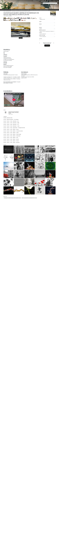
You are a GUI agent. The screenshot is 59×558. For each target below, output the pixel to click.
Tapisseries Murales (36, 0)
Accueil (4, 11)
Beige (18, 122)
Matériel (40, 27)
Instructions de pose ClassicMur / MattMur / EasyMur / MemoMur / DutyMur (13, 112)
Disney (58, 1)
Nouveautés (46, 1)
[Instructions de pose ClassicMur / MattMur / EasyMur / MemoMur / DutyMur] (6, 112)
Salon (17, 137)
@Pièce (14, 129)
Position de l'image (42, 35)
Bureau (17, 129)
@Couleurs (14, 121)
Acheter (47, 45)
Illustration (18, 142)
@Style (14, 139)
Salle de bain (18, 135)
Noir (18, 121)
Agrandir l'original (54, 15)
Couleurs (40, 32)
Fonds (11, 121)
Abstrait (17, 139)
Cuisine (17, 132)
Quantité (40, 38)
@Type (14, 142)
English (56, 4)
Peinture (17, 140)
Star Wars (54, 1)
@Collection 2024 (8, 11)
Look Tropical (49, 0)
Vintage (50, 1)
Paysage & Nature (55, 0)
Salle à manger (18, 134)
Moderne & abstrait (10, 119)
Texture (42, 1)
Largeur (40, 21)
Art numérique (16, 119)
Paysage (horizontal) (21, 127)
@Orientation (15, 127)
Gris (18, 124)
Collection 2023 (43, 0)
